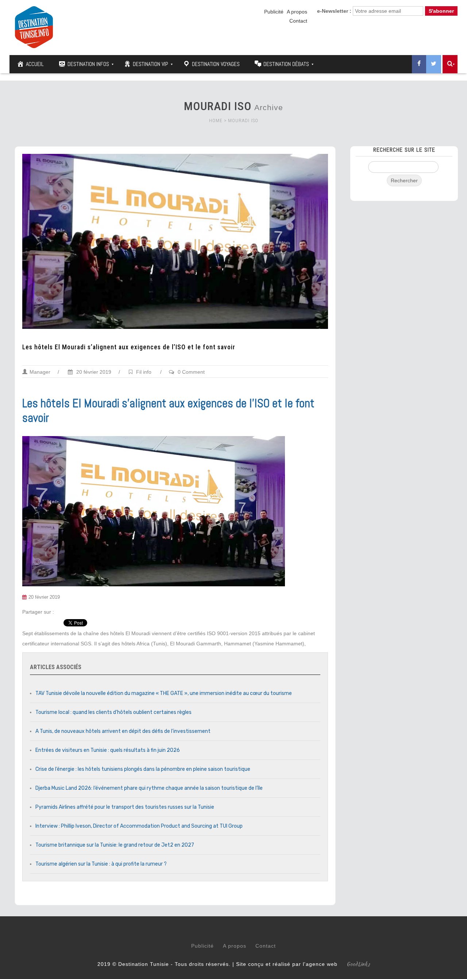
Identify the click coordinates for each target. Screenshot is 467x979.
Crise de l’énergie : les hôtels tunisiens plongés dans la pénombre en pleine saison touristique (142, 769)
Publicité (273, 12)
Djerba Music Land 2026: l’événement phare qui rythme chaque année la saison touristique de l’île (149, 788)
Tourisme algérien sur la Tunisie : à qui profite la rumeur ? (101, 864)
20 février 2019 (93, 372)
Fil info (143, 372)
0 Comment (191, 372)
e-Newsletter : (334, 11)
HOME (216, 120)
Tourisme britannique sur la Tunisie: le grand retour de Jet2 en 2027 (114, 845)
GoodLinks (358, 964)
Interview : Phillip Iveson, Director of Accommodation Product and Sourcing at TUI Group (139, 826)
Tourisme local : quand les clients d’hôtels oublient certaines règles (113, 712)
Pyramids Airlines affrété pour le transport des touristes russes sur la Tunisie (124, 807)
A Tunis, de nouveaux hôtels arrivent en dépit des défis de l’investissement (123, 731)
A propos (297, 12)
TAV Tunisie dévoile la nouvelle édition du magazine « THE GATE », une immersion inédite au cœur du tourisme (163, 693)
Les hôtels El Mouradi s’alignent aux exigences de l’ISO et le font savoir (128, 347)
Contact (298, 21)
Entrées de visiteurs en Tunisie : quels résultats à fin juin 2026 (107, 750)
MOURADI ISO (243, 120)
